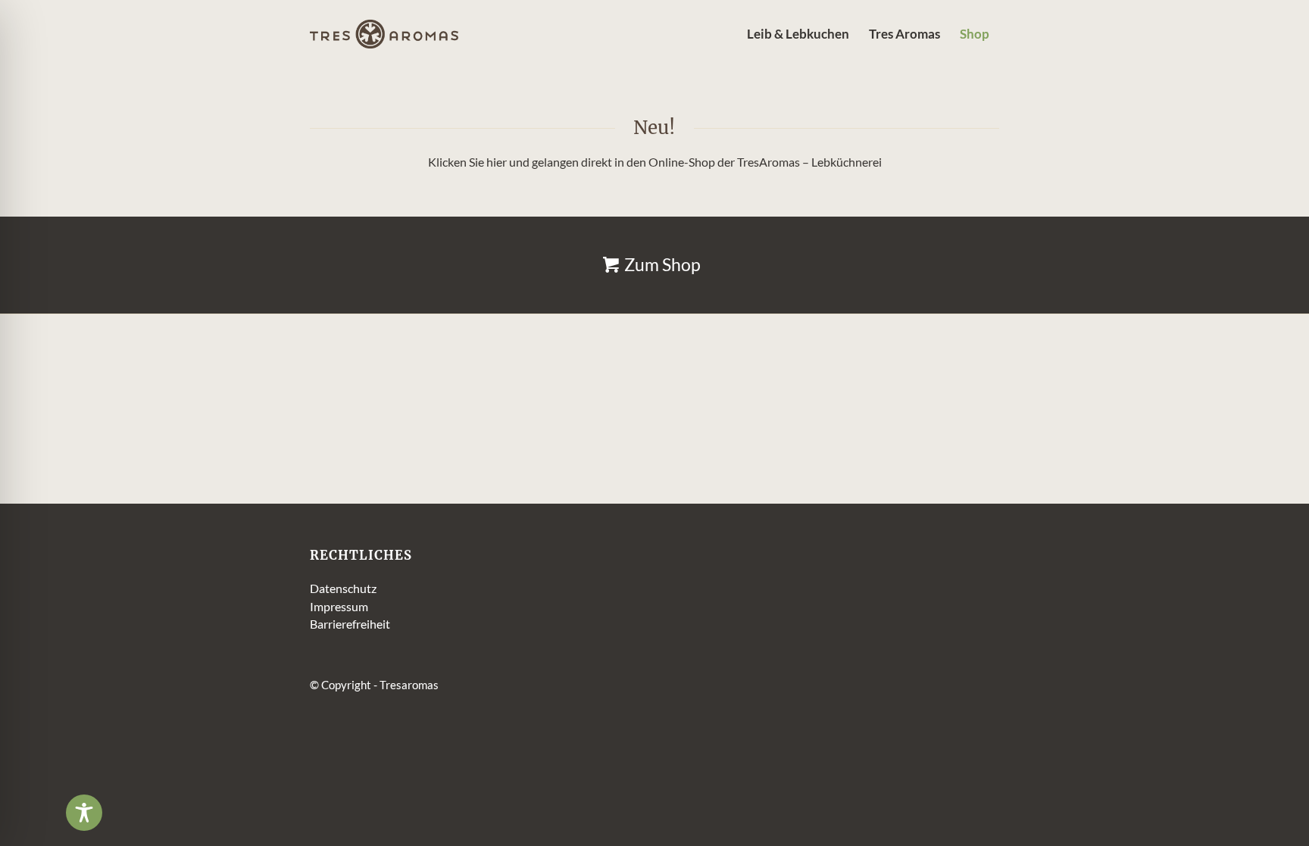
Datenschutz (343, 588)
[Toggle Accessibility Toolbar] (84, 812)
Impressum (339, 606)
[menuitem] (798, 34)
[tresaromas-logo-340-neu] (384, 34)
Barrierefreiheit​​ (350, 624)
